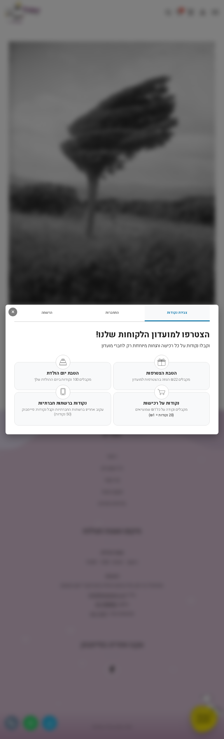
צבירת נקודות (177, 312)
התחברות (112, 312)
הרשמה (46, 312)
